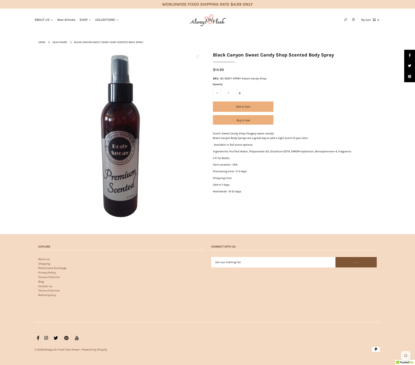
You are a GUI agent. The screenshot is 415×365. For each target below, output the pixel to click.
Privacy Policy (47, 272)
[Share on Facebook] (409, 55)
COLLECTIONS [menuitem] (105, 20)
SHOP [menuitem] (84, 20)
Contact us (45, 286)
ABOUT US (42, 20)
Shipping (44, 263)
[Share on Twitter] (409, 66)
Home (41, 42)
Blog (41, 281)
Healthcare (59, 42)
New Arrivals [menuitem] (66, 20)
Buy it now (243, 120)
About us (44, 259)
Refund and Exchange (52, 268)
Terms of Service (49, 277)
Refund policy (47, 295)
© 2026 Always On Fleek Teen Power (57, 349)
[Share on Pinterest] (409, 76)
